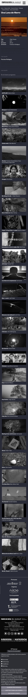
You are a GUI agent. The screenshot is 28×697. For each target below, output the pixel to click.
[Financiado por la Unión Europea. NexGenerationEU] (14, 610)
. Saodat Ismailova (9, 501)
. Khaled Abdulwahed (9, 110)
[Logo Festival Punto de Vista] (14, 619)
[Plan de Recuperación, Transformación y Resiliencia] (14, 606)
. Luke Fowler (8, 298)
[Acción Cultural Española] (14, 602)
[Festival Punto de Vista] (11, 3)
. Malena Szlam (8, 93)
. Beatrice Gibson (13, 230)
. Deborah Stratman (11, 537)
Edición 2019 (7, 8)
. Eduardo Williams (7, 382)
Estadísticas (5, 664)
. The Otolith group (9, 331)
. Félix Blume (7, 179)
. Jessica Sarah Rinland (10, 126)
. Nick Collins (12, 553)
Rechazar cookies (14, 693)
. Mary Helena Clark (10, 484)
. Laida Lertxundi (9, 571)
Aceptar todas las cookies (14, 690)
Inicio (2, 8)
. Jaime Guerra (7, 467)
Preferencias (5, 662)
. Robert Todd (6, 450)
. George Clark (8, 264)
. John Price (11, 315)
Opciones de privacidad (14, 651)
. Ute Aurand (12, 280)
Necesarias (5, 659)
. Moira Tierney (9, 213)
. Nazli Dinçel (13, 247)
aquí (6, 683)
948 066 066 (8, 626)
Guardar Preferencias (14, 687)
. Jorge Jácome (8, 399)
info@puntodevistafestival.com (17, 626)
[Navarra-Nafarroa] (14, 640)
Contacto (6, 629)
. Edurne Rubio (8, 348)
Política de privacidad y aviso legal (17, 629)
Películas (21, 8)
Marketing (4, 666)
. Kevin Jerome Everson (10, 416)
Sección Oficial (14, 8)
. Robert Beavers (11, 196)
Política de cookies (14, 630)
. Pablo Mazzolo (9, 143)
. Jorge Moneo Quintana (10, 366)
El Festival (14, 649)
